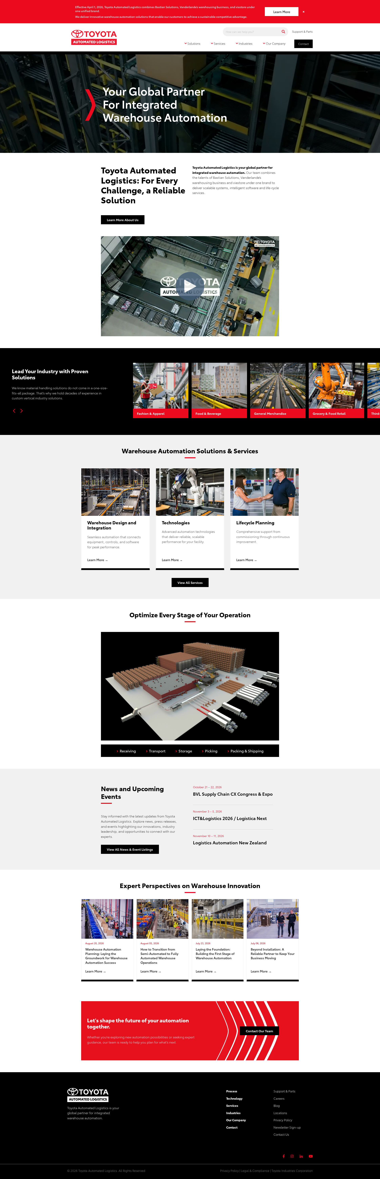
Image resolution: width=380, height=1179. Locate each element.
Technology (234, 1098)
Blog (277, 1105)
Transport (155, 750)
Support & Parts (302, 31)
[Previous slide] (14, 410)
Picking (210, 750)
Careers (279, 1098)
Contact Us (281, 1134)
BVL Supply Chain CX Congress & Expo (233, 794)
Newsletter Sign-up (287, 1127)
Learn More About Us (123, 219)
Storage (183, 750)
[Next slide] (21, 410)
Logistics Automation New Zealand (230, 842)
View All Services (190, 582)
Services (232, 1105)
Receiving (126, 750)
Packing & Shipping (245, 750)
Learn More (281, 11)
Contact (303, 44)
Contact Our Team (259, 1030)
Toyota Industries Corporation (292, 1170)
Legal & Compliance (255, 1170)
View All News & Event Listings (130, 849)
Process (231, 1091)
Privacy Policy (283, 1120)
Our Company (236, 1120)
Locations (280, 1113)
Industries (233, 1113)
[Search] (283, 31)
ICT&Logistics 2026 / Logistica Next (230, 818)
